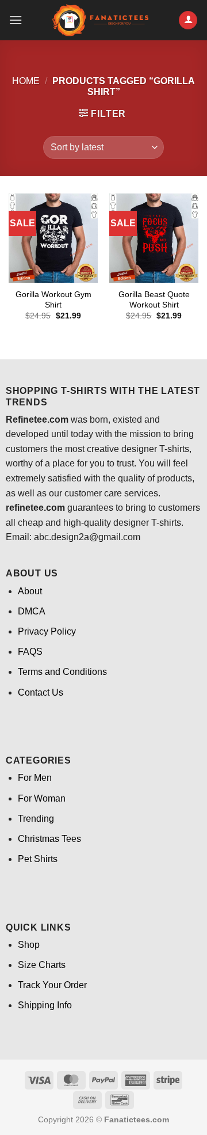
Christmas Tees (49, 839)
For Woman (42, 798)
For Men (35, 778)
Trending (36, 818)
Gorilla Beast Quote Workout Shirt (154, 299)
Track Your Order (52, 985)
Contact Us (40, 692)
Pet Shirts (37, 859)
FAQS (30, 651)
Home (26, 81)
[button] (15, 20)
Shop (29, 945)
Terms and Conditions (62, 672)
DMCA (31, 611)
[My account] (188, 20)
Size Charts (42, 965)
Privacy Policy (47, 631)
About (30, 591)
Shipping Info (45, 1005)
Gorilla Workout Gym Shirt (53, 299)
